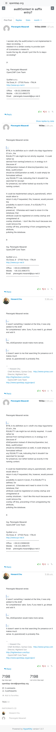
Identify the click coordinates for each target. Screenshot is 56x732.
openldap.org (16, 3)
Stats (28, 20)
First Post (8, 20)
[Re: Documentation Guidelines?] (52, 8)
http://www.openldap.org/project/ (20, 382)
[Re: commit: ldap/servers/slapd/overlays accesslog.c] (3, 8)
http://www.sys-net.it (15, 85)
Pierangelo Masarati (20, 27)
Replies (19, 20)
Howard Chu (16, 299)
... (8, 147)
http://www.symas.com (43, 371)
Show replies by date (45, 121)
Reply (9, 114)
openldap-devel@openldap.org (15, 683)
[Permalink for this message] (52, 111)
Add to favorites (11, 695)
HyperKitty (27, 729)
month (37, 20)
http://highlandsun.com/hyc (18, 377)
